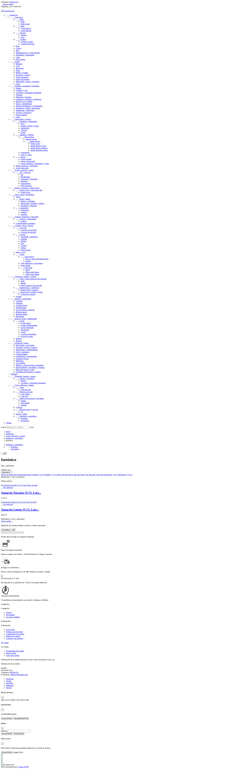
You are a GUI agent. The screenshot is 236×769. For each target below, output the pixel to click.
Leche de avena (27, 336)
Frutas (15, 62)
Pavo (18, 46)
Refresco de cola (24, 392)
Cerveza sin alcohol (28, 232)
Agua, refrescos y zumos (22, 385)
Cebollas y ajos (22, 90)
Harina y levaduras (25, 378)
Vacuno (21, 33)
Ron (22, 243)
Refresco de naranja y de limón (30, 398)
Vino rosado (25, 265)
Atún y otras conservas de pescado (31, 279)
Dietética (14, 374)
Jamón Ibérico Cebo (38, 146)
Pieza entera (27, 137)
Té (22, 412)
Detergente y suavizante (25, 345)
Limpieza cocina (22, 359)
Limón (23, 401)
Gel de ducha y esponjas (25, 310)
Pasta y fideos (23, 199)
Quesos (20, 157)
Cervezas (21, 228)
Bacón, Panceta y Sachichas (26, 166)
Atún (23, 281)
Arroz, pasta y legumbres (22, 195)
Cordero (21, 39)
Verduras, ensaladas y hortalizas (25, 86)
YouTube (9, 683)
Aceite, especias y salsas (22, 170)
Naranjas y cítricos (23, 75)
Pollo (20, 19)
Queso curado (26, 159)
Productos (12, 15)
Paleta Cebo (35, 144)
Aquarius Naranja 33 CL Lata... (21, 492)
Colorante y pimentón (29, 179)
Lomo (23, 132)
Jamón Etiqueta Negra (39, 150)
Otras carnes (20, 59)
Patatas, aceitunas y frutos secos (25, 188)
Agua (20, 387)
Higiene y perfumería (21, 299)
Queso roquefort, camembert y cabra (35, 164)
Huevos (19, 341)
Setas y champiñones (24, 104)
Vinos (20, 254)
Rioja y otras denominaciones (37, 259)
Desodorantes (21, 308)
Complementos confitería (25, 223)
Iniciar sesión (11, 653)
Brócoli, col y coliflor (24, 101)
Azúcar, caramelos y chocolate (24, 217)
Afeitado (19, 303)
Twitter (8, 681)
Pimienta (24, 181)
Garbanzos (25, 210)
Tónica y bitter (21, 414)
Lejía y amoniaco (22, 352)
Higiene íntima (21, 314)
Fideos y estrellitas (28, 201)
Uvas (18, 66)
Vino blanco (27, 257)
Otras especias (26, 186)
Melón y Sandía (22, 73)
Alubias (24, 212)
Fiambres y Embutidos (26, 121)
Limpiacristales (21, 354)
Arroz (18, 197)
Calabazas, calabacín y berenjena (28, 99)
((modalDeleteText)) (21, 718)
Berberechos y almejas (29, 290)
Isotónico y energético (26, 416)
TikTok (9, 688)
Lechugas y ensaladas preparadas (28, 93)
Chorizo (24, 130)
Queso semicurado (28, 161)
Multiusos (19, 361)
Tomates (19, 95)
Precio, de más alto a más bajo (92, 475)
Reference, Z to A (125, 475)
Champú (19, 301)
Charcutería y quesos (21, 119)
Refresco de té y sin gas (27, 410)
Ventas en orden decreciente (12, 475)
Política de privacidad (14, 632)
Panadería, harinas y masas (23, 376)
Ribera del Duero (32, 272)
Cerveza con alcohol (29, 230)
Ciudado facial (21, 305)
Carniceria (17, 17)
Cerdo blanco (26, 28)
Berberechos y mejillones (27, 288)
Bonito (23, 283)
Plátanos (19, 64)
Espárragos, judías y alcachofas (28, 108)
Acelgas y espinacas (23, 113)
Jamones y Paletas (25, 135)
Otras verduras (21, 115)
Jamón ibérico (33, 141)
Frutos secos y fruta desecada (29, 190)
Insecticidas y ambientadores (27, 350)
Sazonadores (25, 183)
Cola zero (24, 396)
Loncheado (25, 152)
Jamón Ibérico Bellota (38, 148)
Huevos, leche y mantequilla (24, 319)
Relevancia (7, 472)
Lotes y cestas (26, 155)
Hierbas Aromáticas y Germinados (29, 106)
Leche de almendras (28, 334)
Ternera (24, 35)
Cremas (24, 246)
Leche (20, 321)
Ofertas (9, 423)
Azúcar (23, 221)
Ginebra (24, 239)
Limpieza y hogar (19, 343)
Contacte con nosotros (14, 638)
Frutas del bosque (22, 79)
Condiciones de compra (15, 634)
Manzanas (20, 68)
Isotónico (24, 418)
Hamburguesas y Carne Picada (28, 53)
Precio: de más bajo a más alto (68, 475)
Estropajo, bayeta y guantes (26, 347)
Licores (20, 234)
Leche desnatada (27, 328)
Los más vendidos (13, 617)
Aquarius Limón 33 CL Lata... (20, 509)
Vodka (23, 248)
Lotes (18, 57)
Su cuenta (5, 643)
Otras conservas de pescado (31, 285)
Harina (23, 381)
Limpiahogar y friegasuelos (26, 356)
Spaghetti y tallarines (29, 206)
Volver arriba (7, 521)
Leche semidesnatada (29, 325)
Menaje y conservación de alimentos (30, 365)
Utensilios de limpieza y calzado (28, 372)
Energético (25, 421)
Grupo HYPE (23, 767)
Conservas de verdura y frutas (29, 292)
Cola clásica (25, 394)
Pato (17, 50)
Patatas (18, 88)
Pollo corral (25, 24)
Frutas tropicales (22, 77)
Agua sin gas (26, 390)
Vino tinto (26, 268)
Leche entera (26, 323)
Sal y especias (23, 172)
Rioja (28, 270)
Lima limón (25, 403)
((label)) (4, 731)
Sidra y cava (20, 252)
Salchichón (25, 128)
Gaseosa (19, 407)
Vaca (22, 37)
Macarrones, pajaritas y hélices (32, 203)
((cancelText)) (7, 718)
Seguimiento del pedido (15, 651)
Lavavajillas (20, 363)
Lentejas (24, 214)
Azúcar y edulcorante (26, 219)
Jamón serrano (31, 139)
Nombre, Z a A (50, 475)
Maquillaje (20, 316)
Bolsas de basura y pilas (25, 370)
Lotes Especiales (22, 168)
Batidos (19, 339)
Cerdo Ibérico (26, 31)
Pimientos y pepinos (23, 97)
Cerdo (20, 26)
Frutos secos (25, 192)
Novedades (10, 615)
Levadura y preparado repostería (33, 383)
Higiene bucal (21, 312)
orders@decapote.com (19, 675)
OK (4, 453)
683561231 (14, 2)
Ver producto (7, 487)
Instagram (10, 685)
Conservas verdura (28, 294)
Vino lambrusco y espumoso (32, 263)
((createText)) (19, 734)
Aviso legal (10, 630)
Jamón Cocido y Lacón (30, 126)
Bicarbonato (25, 177)
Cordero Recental (27, 44)
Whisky (24, 241)
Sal (22, 175)
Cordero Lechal (27, 42)
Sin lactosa (25, 330)
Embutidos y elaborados (25, 55)
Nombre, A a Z (38, 475)
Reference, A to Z (111, 475)
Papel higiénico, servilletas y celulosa (30, 367)
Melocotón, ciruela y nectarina (27, 82)
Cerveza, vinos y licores (22, 226)
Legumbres (22, 208)
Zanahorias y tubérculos (25, 110)
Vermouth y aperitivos (29, 237)
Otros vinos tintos (32, 274)
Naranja (24, 405)
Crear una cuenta (12, 655)
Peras (18, 70)
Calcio (23, 332)
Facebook (10, 679)
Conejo (18, 48)
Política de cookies (13, 636)
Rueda (28, 261)
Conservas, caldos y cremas (23, 277)
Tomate (19, 296)
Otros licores (25, 250)
